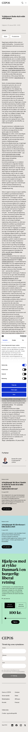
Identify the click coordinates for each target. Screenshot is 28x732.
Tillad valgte (14, 389)
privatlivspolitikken (21, 671)
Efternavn (4, 655)
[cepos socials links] (12, 725)
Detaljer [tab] (14, 340)
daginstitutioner (19, 78)
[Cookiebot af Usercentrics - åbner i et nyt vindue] (20, 336)
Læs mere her (6, 598)
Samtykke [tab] (5, 340)
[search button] (22, 3)
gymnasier (5, 79)
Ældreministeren (19, 128)
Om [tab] (23, 340)
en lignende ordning (7, 405)
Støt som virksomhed (21, 605)
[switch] (24, 369)
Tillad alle (14, 385)
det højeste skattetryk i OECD (10, 278)
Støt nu (15, 622)
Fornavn (4, 648)
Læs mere (7, 509)
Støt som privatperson (10, 605)
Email (3, 662)
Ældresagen (5, 134)
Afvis (14, 394)
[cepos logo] (7, 638)
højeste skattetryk (16, 70)
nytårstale (6, 55)
